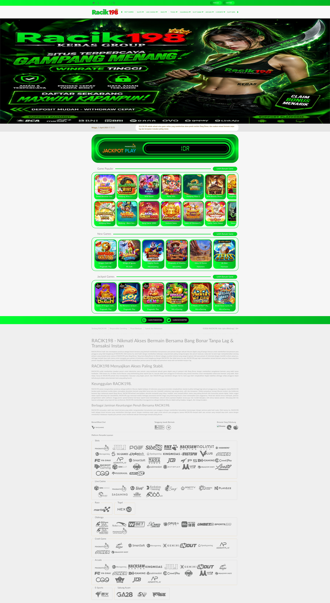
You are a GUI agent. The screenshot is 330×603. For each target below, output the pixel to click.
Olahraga (184, 12)
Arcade (208, 12)
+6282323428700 (179, 320)
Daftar (229, 3)
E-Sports (220, 12)
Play (130, 150)
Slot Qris (231, 12)
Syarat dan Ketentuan (153, 329)
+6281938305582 (155, 320)
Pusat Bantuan (136, 329)
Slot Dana (197, 12)
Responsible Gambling (118, 329)
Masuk (216, 3)
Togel (173, 12)
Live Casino (151, 12)
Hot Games (129, 12)
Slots (139, 12)
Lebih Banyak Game (225, 169)
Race (163, 12)
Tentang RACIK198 (99, 329)
